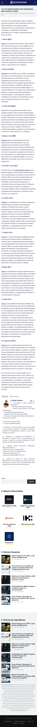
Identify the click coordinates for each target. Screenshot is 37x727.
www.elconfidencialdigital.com (18, 710)
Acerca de (5, 396)
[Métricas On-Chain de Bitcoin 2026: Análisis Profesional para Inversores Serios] (5, 584)
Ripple (3, 271)
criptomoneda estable (22, 170)
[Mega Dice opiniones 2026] (27, 503)
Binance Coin (5, 140)
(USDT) (13, 106)
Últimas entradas (14, 396)
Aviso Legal (30, 721)
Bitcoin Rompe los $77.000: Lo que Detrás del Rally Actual (23, 556)
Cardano (3, 202)
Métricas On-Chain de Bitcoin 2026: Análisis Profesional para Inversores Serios (23, 577)
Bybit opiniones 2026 (9, 506)
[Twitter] (33, 401)
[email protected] (15, 423)
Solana (3, 304)
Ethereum (4, 73)
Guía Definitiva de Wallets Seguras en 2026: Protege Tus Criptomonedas (23, 588)
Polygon (4, 237)
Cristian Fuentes (17, 400)
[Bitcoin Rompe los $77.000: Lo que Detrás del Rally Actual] (5, 563)
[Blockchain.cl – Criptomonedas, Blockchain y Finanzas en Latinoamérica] (18, 2)
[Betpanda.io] (9, 540)
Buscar (3, 478)
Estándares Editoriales (19, 721)
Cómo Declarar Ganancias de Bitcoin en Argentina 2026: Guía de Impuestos (23, 598)
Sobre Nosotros (8, 721)
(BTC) (10, 39)
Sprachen (22, 723)
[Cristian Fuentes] (6, 407)
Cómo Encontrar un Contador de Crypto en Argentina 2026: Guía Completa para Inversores (23, 567)
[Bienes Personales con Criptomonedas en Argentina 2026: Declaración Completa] (5, 682)
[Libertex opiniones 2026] (9, 522)
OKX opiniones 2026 (27, 524)
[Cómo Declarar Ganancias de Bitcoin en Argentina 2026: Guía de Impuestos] (5, 604)
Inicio (2, 13)
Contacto (15, 723)
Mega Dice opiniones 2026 (28, 506)
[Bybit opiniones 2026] (9, 503)
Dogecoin (4, 345)
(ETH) (12, 69)
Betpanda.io (9, 542)
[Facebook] (31, 401)
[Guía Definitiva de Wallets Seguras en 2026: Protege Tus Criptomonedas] (5, 594)
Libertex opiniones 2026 (9, 525)
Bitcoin (3, 44)
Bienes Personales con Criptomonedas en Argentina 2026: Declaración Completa (23, 676)
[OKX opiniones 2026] (27, 522)
